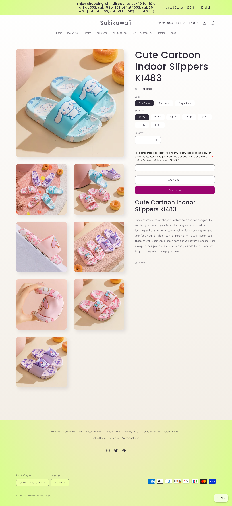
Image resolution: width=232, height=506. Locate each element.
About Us (55, 431)
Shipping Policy (113, 431)
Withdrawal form (130, 438)
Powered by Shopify (42, 495)
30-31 (173, 117)
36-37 (142, 125)
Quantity (139, 132)
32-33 (189, 117)
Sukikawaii (29, 495)
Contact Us (69, 431)
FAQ (80, 431)
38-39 (157, 125)
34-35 (204, 117)
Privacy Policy (132, 431)
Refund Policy (100, 438)
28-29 (157, 117)
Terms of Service (151, 431)
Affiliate (114, 438)
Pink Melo (164, 103)
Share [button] (142, 262)
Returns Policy (171, 431)
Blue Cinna (144, 103)
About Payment (94, 431)
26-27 (142, 117)
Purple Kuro (185, 103)
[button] (20, 23)
